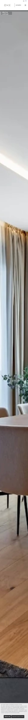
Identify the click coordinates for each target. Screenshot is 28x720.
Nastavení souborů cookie (17, 716)
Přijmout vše (7, 716)
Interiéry (18, 5)
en (25, 0)
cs (23, 0)
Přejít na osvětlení (5, 13)
